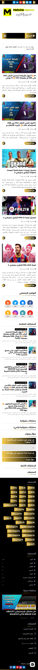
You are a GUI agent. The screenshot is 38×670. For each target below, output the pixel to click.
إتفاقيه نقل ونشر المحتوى (25, 638)
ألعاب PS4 (29, 518)
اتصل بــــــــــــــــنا (27, 643)
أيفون (7, 518)
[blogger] (23, 2)
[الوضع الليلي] (32, 664)
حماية (30, 522)
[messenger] (30, 2)
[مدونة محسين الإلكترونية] (19, 12)
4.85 (13, 488)
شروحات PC (12, 527)
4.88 (13, 492)
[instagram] (20, 667)
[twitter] (14, 2)
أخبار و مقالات (10, 505)
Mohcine (32, 618)
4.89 (31, 496)
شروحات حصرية (27, 527)
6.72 (31, 501)
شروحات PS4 (28, 535)
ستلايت (20, 522)
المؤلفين (30, 648)
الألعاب (30, 509)
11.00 (31, 488)
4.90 (22, 496)
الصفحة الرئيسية (28, 629)
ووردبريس (17, 540)
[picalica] (27, 667)
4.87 (22, 492)
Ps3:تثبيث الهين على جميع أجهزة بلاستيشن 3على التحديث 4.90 (16, 353)
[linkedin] (17, 2)
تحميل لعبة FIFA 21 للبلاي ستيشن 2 (19, 218)
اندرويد (17, 518)
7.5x (13, 501)
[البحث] (3, 2)
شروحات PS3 (13, 531)
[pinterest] (17, 667)
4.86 (31, 492)
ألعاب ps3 (16, 514)
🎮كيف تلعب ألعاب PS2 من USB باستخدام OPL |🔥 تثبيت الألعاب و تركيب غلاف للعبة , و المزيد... (21, 125)
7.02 (22, 501)
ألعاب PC (19, 509)
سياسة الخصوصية (28, 633)
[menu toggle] (34, 2)
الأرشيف (30, 653)
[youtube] (20, 2)
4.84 (22, 488)
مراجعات (30, 540)
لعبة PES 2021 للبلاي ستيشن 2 (22, 265)
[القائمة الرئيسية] (5, 35)
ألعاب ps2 (29, 514)
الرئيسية (29, 36)
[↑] (19, 661)
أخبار (22, 505)
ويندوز (30, 544)
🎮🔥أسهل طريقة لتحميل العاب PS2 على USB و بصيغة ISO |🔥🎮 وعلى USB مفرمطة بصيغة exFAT (19, 78)
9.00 (31, 505)
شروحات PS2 (28, 531)
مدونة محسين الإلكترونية (11, 663)
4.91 (13, 496)
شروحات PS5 (13, 535)
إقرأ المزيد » (30, 96)
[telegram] (27, 2)
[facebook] (11, 667)
